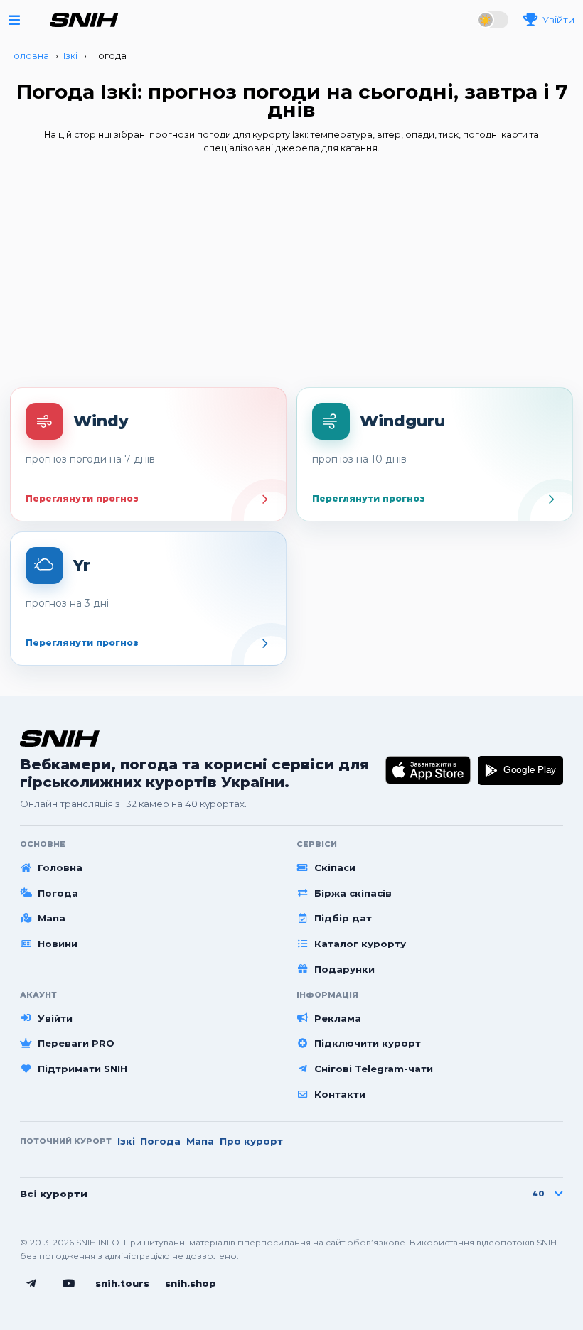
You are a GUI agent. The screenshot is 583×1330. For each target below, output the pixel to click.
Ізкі (126, 1141)
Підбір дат (343, 918)
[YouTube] (69, 1283)
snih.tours (122, 1283)
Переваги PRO (76, 1043)
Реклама (337, 1018)
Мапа (51, 918)
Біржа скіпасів (353, 893)
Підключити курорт (367, 1043)
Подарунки (344, 969)
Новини (57, 943)
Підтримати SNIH (82, 1068)
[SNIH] (60, 738)
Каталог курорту (360, 943)
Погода (58, 893)
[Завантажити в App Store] (428, 771)
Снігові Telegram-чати (373, 1068)
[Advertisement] (291, 274)
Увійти (55, 1018)
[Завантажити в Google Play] (520, 771)
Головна (60, 867)
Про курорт (251, 1141)
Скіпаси (334, 867)
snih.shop (190, 1283)
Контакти (339, 1094)
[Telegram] (31, 1283)
